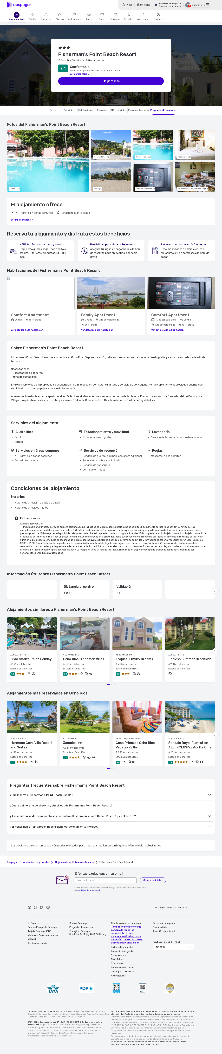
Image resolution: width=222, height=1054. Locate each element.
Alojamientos (16, 20)
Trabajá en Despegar (80, 931)
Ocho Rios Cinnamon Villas (83, 659)
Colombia (89, 1011)
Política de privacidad (122, 947)
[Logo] (19, 4)
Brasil (76, 1011)
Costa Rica (100, 1011)
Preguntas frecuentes (81, 927)
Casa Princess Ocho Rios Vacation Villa (135, 745)
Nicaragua (81, 1014)
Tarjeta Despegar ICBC (39, 931)
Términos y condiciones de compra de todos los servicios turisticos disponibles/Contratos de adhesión (126, 933)
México (72, 1014)
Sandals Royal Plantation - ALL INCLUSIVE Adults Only (189, 745)
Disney (102, 19)
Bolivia (69, 1011)
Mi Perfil (32, 939)
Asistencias (143, 19)
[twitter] (41, 908)
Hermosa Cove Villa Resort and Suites (31, 745)
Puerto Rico (33, 1017)
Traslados (158, 19)
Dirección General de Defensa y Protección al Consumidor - (69, 1033)
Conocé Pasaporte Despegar (43, 927)
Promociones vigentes (123, 951)
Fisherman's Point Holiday (31, 659)
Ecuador (31, 1014)
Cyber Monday (118, 955)
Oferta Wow (117, 963)
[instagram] (35, 908)
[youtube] (48, 908)
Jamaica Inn (72, 743)
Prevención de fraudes (123, 967)
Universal (115, 19)
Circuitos (128, 19)
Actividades (74, 19)
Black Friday (117, 959)
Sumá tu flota (160, 927)
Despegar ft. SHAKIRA (122, 971)
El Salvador (41, 1014)
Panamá (90, 1014)
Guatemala (53, 1014)
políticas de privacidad (88, 890)
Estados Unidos (68, 1017)
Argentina (60, 1011)
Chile (82, 1011)
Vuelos (32, 19)
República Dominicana (49, 1017)
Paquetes (46, 19)
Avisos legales (118, 975)
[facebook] (29, 908)
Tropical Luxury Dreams (134, 659)
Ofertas (60, 19)
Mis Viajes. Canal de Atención (43, 935)
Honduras (63, 1014)
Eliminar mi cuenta (37, 943)
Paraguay (99, 1014)
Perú (107, 1014)
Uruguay (81, 1017)
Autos (89, 19)
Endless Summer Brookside (190, 659)
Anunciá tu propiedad (164, 931)
